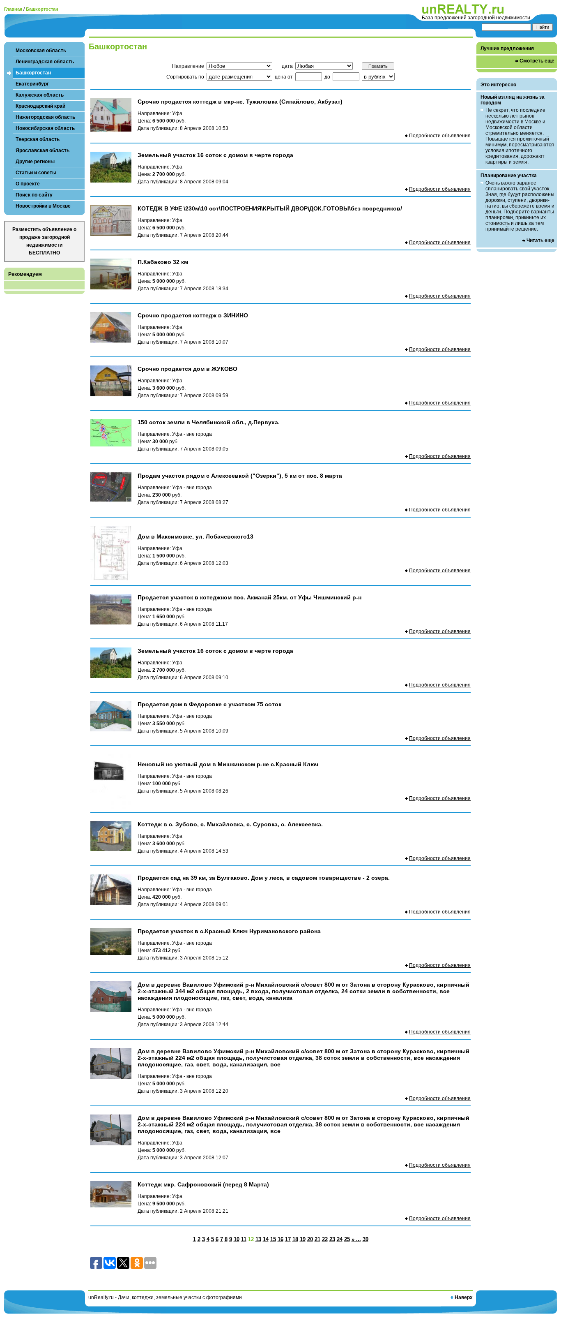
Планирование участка (509, 175)
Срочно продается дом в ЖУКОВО (187, 368)
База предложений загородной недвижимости (476, 18)
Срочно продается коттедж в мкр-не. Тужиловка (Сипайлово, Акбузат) (240, 101)
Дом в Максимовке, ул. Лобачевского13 (195, 536)
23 (332, 1239)
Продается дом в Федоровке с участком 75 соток (209, 704)
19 (303, 1239)
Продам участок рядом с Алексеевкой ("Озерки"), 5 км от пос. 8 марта (240, 475)
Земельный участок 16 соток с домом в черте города (215, 155)
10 (236, 1239)
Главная (13, 9)
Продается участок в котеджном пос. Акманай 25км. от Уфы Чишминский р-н (249, 597)
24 (340, 1239)
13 (258, 1239)
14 (266, 1239)
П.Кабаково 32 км (163, 262)
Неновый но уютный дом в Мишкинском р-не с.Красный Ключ (228, 764)
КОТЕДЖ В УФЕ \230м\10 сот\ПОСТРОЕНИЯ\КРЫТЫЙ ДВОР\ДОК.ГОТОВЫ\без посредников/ (270, 208)
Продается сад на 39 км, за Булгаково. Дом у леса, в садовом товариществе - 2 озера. (264, 877)
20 (310, 1239)
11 (243, 1239)
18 (295, 1239)
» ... (356, 1239)
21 (317, 1239)
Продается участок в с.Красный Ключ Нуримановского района (229, 931)
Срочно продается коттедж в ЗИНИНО (193, 315)
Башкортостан (42, 9)
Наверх (464, 1297)
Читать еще (540, 240)
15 (273, 1239)
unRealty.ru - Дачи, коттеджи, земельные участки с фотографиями (165, 1297)
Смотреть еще (537, 61)
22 (325, 1239)
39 (365, 1239)
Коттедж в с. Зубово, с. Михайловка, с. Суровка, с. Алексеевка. (230, 824)
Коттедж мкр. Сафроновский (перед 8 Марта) (203, 1184)
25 (347, 1239)
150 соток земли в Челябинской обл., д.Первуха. (209, 422)
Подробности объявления (440, 136)
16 (280, 1239)
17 (288, 1239)
